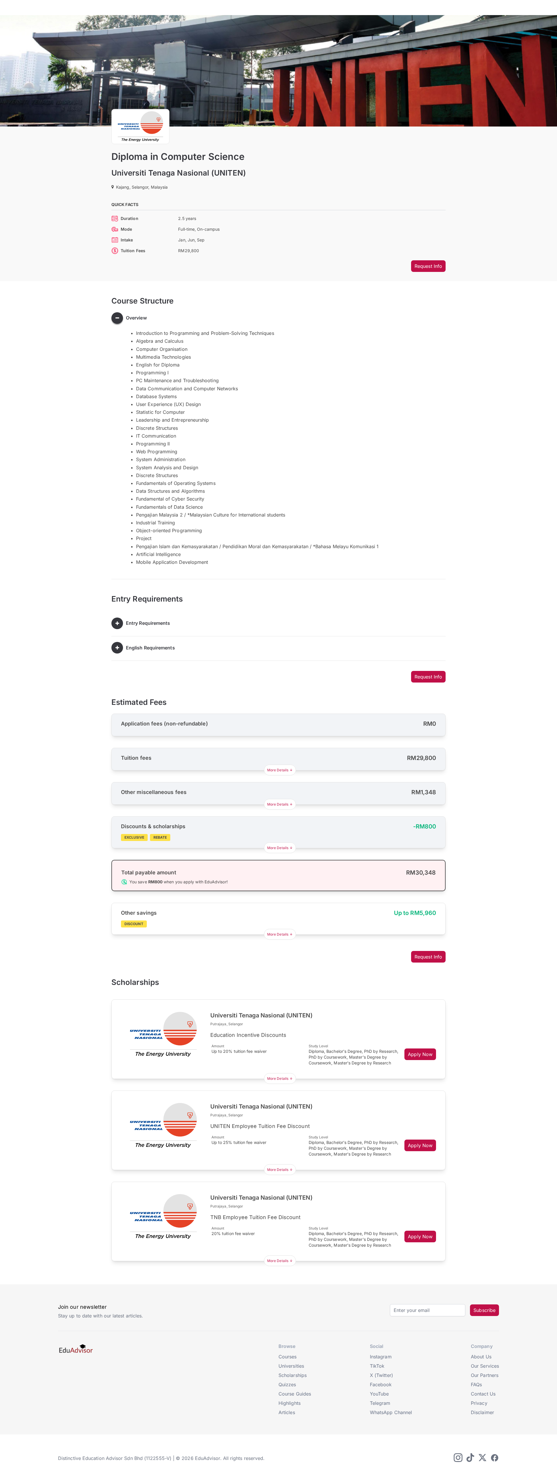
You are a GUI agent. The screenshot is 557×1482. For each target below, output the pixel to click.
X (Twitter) (381, 1375)
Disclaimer (482, 1412)
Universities (291, 1366)
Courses (287, 1357)
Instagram (381, 1357)
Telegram (380, 1403)
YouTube (379, 1394)
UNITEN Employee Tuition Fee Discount (260, 1126)
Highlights (289, 1403)
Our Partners (484, 1375)
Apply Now (420, 1054)
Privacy (479, 1403)
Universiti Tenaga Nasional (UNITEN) (178, 172)
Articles (286, 1412)
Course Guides (294, 1394)
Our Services (485, 1366)
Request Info (428, 266)
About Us (481, 1357)
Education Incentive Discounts (248, 1035)
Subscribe (484, 1310)
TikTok (377, 1366)
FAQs (476, 1384)
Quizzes (287, 1384)
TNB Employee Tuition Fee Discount (255, 1217)
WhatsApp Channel (391, 1412)
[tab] (278, 318)
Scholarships (292, 1375)
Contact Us (483, 1394)
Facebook (381, 1384)
